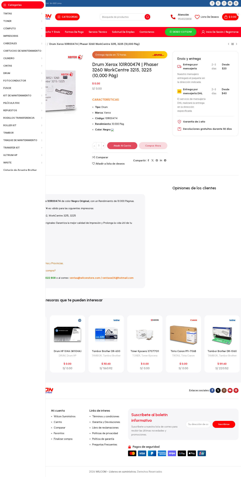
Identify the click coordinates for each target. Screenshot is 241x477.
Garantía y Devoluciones (106, 422)
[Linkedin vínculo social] (161, 160)
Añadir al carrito (122, 145)
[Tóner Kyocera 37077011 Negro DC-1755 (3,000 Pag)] (145, 333)
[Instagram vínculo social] (224, 3)
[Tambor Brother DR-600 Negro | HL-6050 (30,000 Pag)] (106, 333)
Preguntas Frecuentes (104, 444)
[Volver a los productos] (233, 44)
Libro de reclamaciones (105, 427)
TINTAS (176, 355)
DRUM (62, 355)
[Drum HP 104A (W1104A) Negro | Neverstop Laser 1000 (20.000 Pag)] (67, 333)
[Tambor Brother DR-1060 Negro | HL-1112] (222, 333)
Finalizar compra (63, 438)
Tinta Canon (188, 355)
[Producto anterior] (229, 44)
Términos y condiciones (105, 416)
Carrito (58, 422)
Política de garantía (103, 438)
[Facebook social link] (212, 3)
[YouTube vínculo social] (230, 3)
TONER (136, 355)
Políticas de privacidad (105, 433)
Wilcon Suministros (65, 416)
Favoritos (59, 433)
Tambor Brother (112, 355)
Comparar (59, 427)
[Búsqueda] (147, 17)
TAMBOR (97, 355)
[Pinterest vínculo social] (236, 3)
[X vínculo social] (218, 3)
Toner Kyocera (149, 355)
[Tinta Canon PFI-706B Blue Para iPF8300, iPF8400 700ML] (183, 333)
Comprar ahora (153, 145)
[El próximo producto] (237, 44)
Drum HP (71, 355)
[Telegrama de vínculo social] (165, 160)
